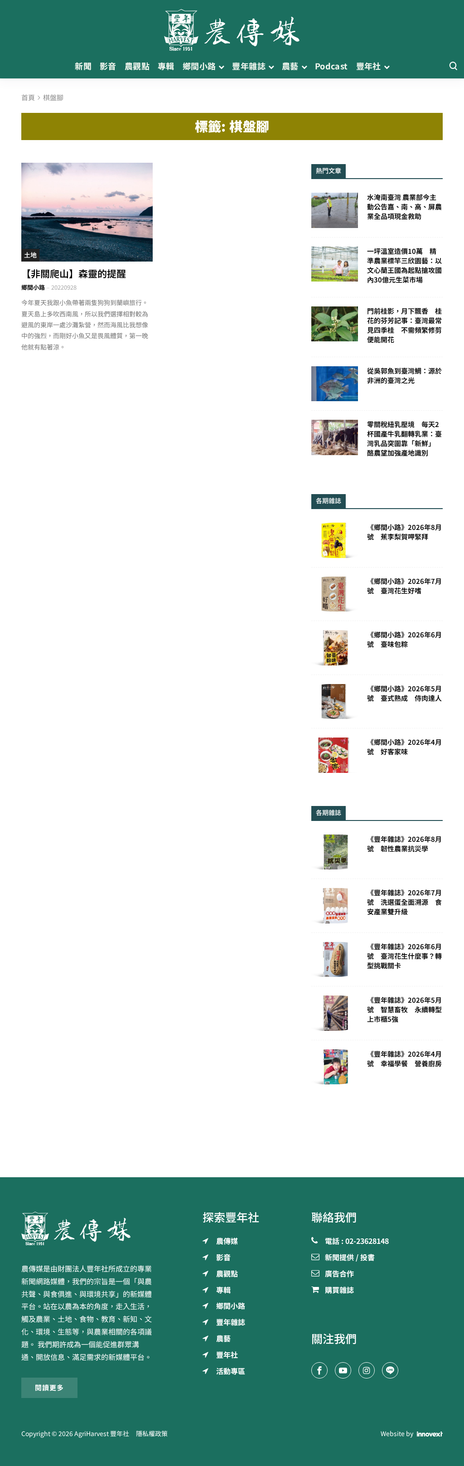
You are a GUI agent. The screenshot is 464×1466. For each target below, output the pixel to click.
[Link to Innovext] (430, 1434)
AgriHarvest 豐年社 (101, 1434)
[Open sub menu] (221, 66)
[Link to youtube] (343, 1370)
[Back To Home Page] (87, 1228)
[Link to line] (390, 1370)
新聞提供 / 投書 (350, 1258)
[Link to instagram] (366, 1370)
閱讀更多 (49, 1388)
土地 (30, 255)
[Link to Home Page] (232, 27)
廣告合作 (339, 1274)
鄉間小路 (33, 287)
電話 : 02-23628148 (357, 1241)
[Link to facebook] (319, 1370)
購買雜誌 (339, 1290)
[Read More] (87, 212)
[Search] (453, 66)
